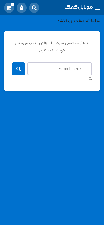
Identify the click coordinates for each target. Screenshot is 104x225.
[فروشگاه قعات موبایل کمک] (79, 8)
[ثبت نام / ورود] (22, 8)
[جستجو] (34, 8)
